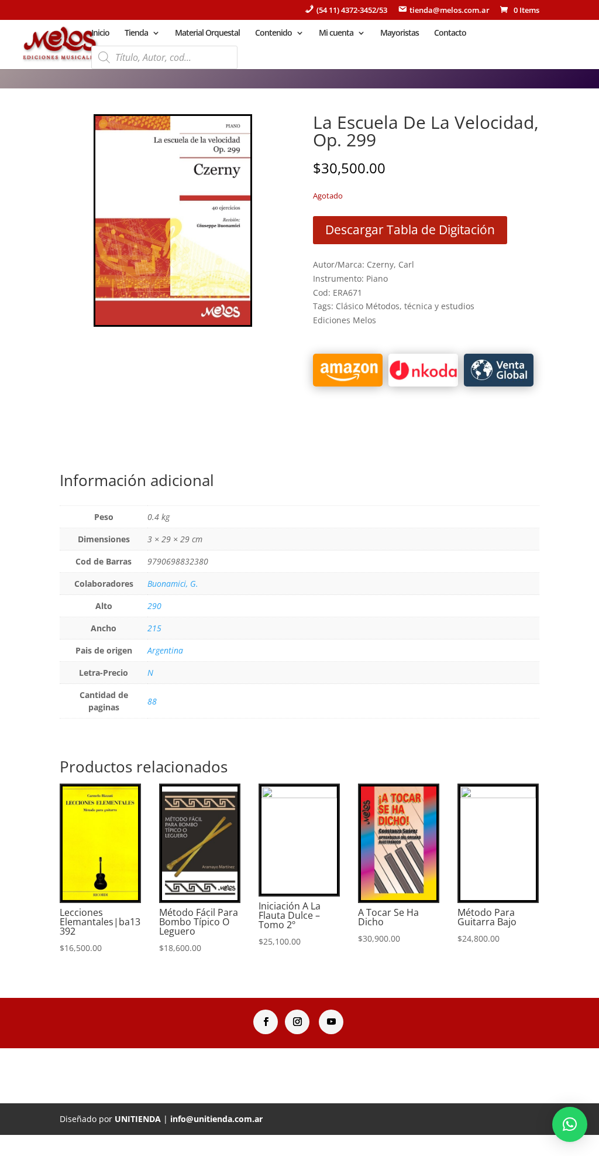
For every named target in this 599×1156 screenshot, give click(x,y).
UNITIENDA (138, 1118)
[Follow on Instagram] (297, 1022)
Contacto (450, 33)
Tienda (136, 33)
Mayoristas (399, 33)
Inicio (100, 33)
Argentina (165, 650)
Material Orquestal (207, 33)
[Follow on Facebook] (265, 1022)
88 (152, 701)
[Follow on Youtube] (331, 1022)
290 (154, 605)
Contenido (273, 33)
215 (154, 628)
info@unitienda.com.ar (216, 1118)
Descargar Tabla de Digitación (410, 229)
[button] (569, 1124)
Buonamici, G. (172, 583)
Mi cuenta (336, 33)
